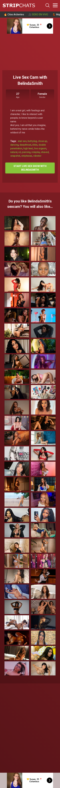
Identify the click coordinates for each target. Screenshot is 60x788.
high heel (28, 148)
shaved (45, 152)
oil (19, 152)
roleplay (36, 152)
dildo (35, 144)
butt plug (32, 141)
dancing (14, 144)
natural (13, 152)
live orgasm (40, 148)
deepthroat (25, 144)
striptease (26, 155)
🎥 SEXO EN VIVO (38, 14)
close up (42, 141)
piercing (26, 152)
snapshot (15, 155)
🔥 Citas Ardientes (14, 14)
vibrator (37, 155)
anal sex (22, 141)
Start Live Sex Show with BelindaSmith (30, 168)
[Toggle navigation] (55, 5)
